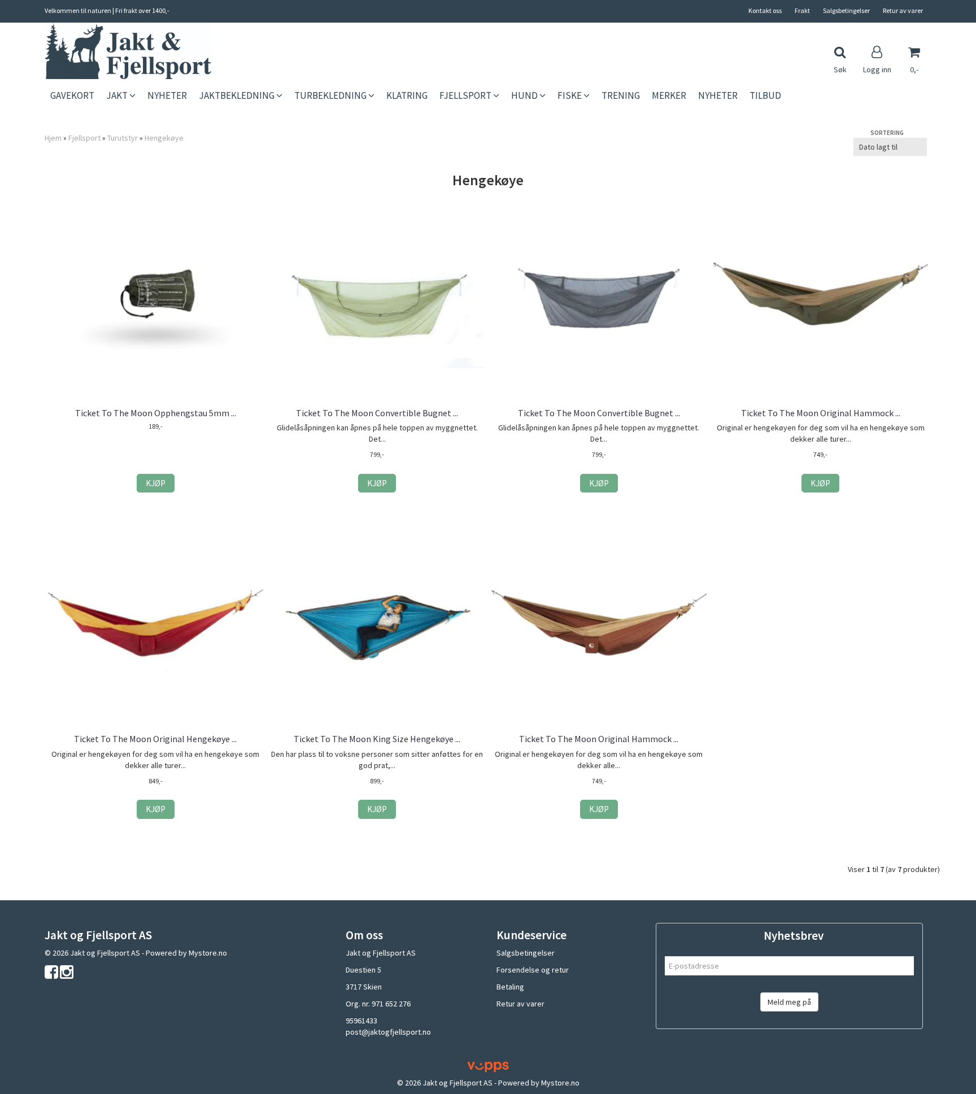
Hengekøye (164, 138)
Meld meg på (789, 1002)
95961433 (361, 1020)
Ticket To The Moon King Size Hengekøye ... (377, 738)
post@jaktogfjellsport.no (388, 1032)
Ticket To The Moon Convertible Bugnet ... (377, 413)
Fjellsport (84, 138)
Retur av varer (903, 10)
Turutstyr (122, 138)
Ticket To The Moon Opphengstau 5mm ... (155, 413)
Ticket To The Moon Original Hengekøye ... (155, 738)
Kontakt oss (765, 10)
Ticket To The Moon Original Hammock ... (820, 413)
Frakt (802, 10)
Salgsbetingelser (846, 10)
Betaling (510, 987)
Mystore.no (208, 953)
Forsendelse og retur (532, 970)
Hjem (53, 138)
